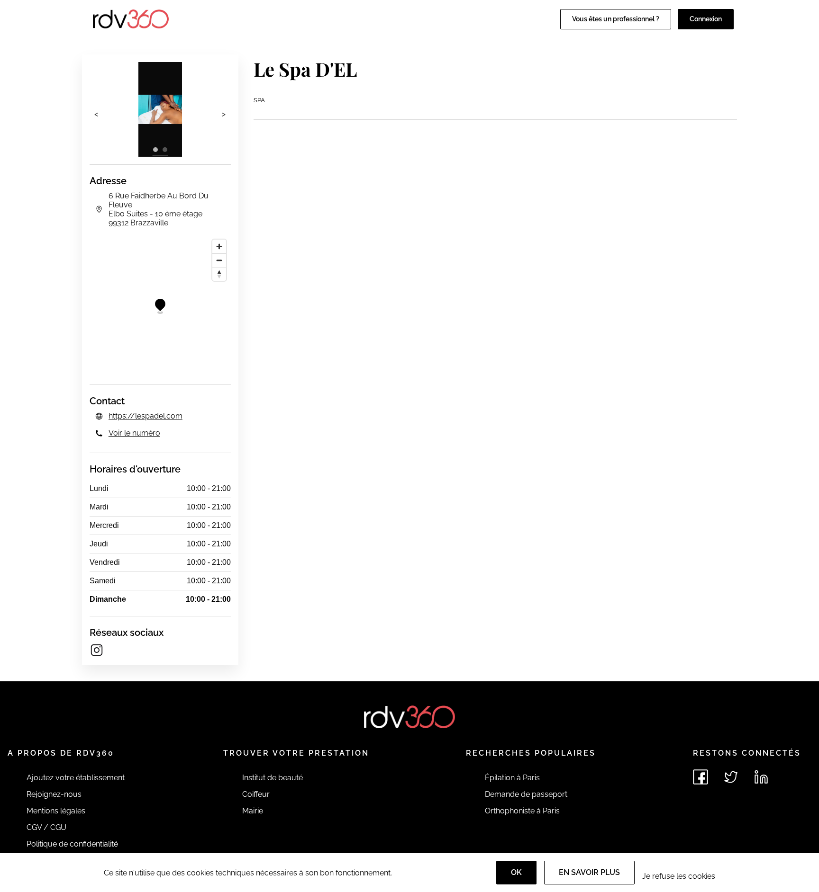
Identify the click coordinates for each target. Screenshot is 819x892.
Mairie (252, 810)
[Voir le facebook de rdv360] (700, 777)
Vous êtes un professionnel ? (615, 19)
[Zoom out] (219, 260)
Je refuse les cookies (678, 876)
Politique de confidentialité (72, 843)
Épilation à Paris (512, 777)
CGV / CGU (46, 827)
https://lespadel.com (145, 415)
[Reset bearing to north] (219, 274)
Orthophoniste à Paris (522, 810)
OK (516, 872)
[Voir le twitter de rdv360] (730, 777)
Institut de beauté (272, 777)
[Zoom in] (219, 246)
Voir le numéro (134, 432)
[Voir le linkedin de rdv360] (761, 777)
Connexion (706, 19)
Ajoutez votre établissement (76, 777)
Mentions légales (56, 810)
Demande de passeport (526, 794)
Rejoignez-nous (54, 794)
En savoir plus (589, 872)
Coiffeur (256, 794)
